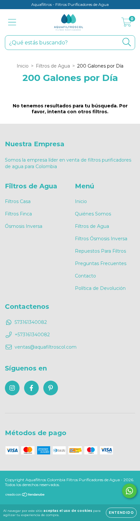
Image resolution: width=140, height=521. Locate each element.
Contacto (85, 276)
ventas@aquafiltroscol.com (46, 347)
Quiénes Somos (93, 214)
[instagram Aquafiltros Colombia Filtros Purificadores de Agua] (12, 388)
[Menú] (12, 22)
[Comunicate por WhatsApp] (129, 490)
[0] (126, 24)
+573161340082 (32, 335)
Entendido (121, 513)
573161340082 (31, 322)
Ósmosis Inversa (23, 226)
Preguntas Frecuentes (100, 263)
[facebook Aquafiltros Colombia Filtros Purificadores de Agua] (31, 388)
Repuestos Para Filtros (100, 251)
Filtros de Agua (53, 66)
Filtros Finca (18, 214)
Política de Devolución (100, 288)
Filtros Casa (18, 201)
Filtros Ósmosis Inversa (101, 239)
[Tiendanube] (25, 495)
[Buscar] (126, 42)
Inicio (23, 66)
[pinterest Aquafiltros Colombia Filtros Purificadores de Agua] (50, 388)
